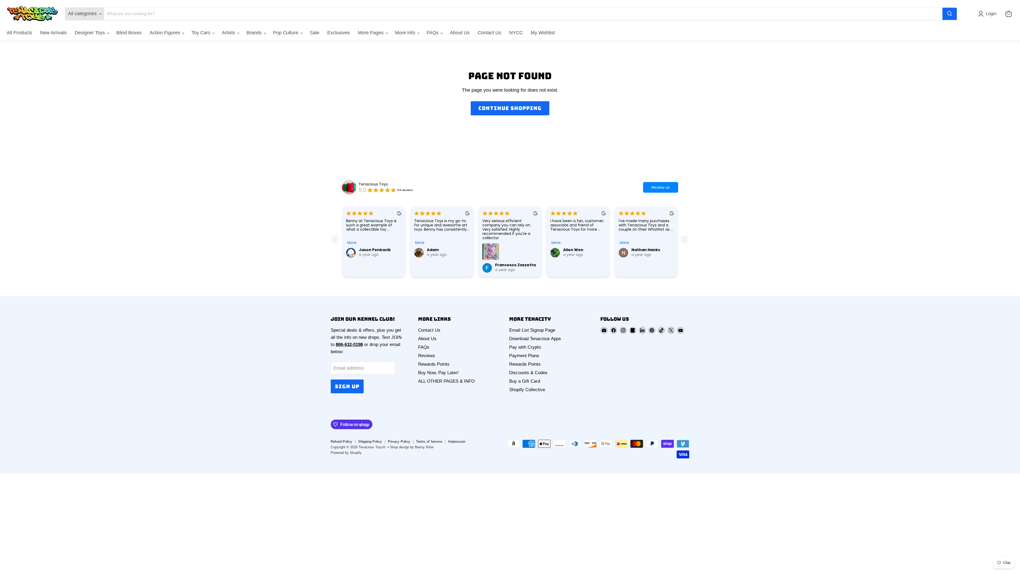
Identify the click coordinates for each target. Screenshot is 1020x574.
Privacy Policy (399, 442)
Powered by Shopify (346, 453)
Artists (229, 32)
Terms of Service (429, 442)
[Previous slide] (335, 239)
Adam (433, 250)
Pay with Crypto (525, 347)
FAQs (433, 32)
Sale (314, 32)
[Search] (949, 14)
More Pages (371, 32)
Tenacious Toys (373, 184)
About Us (460, 32)
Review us (661, 187)
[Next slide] (684, 239)
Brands (254, 32)
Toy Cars (202, 32)
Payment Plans (524, 355)
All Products (19, 32)
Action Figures (165, 32)
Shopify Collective (527, 389)
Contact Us (489, 32)
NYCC (516, 32)
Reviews (426, 355)
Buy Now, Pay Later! (438, 372)
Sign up (347, 386)
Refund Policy (341, 442)
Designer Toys (90, 32)
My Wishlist (543, 32)
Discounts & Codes (528, 372)
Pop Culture (286, 32)
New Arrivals (53, 32)
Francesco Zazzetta (515, 265)
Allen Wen (573, 250)
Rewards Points (433, 364)
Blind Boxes (129, 32)
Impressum (456, 442)
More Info (405, 32)
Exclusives (338, 32)
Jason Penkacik (375, 250)
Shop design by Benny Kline (412, 447)
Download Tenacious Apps (535, 338)
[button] (988, 14)
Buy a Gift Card (524, 381)
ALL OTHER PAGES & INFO (446, 381)
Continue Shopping (509, 108)
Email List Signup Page (532, 330)
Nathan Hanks (645, 250)
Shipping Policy (370, 442)
